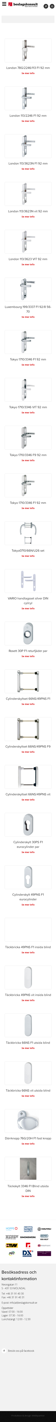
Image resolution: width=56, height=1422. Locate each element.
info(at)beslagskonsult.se (23, 1302)
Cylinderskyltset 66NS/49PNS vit (28, 794)
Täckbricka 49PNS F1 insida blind (28, 947)
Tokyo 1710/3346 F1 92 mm (28, 359)
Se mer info (28, 73)
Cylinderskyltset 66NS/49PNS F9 (28, 746)
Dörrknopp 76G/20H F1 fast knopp (28, 1138)
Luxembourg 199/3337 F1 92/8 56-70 (28, 309)
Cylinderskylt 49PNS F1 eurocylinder (28, 897)
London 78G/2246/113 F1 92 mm (28, 67)
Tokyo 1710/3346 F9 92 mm (28, 455)
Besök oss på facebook (20, 1350)
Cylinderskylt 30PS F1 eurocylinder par (28, 844)
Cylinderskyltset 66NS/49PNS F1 (28, 698)
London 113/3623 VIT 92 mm (28, 259)
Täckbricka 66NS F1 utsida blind (28, 1042)
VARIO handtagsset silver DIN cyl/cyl (28, 600)
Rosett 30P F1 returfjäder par (28, 651)
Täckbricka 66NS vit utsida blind (28, 1090)
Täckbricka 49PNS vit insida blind (28, 995)
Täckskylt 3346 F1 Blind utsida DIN (28, 1188)
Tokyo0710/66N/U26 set (28, 550)
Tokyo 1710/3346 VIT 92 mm (28, 407)
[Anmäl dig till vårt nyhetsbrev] (52, 6)
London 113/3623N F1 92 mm (28, 163)
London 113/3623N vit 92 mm (28, 211)
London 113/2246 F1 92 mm (28, 115)
